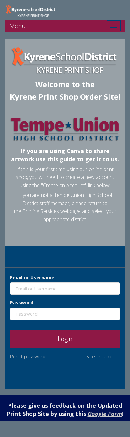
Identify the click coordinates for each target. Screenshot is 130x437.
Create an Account (64, 185)
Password (21, 302)
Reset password (27, 356)
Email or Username (32, 277)
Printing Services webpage (51, 211)
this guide (61, 159)
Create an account (100, 356)
